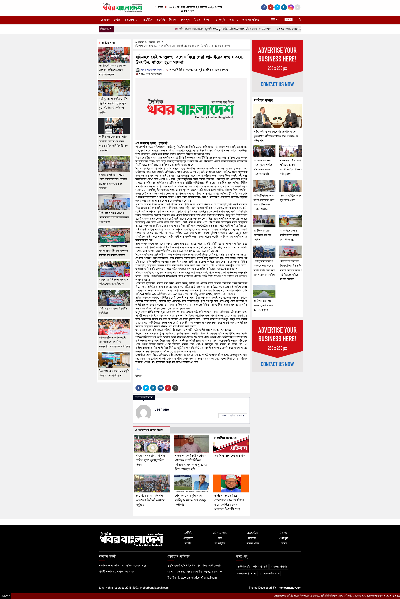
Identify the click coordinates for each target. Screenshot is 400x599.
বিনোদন (173, 20)
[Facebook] (138, 388)
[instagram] (277, 7)
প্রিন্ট (137, 369)
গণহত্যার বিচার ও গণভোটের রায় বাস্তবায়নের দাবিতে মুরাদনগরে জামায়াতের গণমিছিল (114, 342)
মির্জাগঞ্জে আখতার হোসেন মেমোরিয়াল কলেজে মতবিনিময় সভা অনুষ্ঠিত (114, 217)
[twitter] (271, 7)
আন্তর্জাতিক (147, 20)
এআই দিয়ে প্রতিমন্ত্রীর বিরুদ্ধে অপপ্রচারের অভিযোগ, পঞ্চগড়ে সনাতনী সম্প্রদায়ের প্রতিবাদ (113, 250)
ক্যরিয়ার (252, 538)
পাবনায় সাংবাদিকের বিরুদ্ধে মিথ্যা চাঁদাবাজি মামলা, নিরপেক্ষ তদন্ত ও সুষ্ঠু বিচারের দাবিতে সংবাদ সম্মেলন (291, 270)
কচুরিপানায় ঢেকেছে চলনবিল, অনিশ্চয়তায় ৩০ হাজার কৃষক (263, 305)
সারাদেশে (129, 20)
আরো (232, 20)
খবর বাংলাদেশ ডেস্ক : (152, 70)
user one (162, 409)
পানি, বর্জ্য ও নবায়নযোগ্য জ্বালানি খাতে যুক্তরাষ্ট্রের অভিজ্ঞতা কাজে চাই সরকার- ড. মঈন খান (200, 29)
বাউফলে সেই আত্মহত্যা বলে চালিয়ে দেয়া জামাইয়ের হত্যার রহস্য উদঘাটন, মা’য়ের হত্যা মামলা (182, 46)
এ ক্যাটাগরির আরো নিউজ (149, 430)
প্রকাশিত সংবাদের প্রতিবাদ (229, 456)
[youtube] (291, 7)
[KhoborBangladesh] (123, 7)
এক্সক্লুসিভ (188, 538)
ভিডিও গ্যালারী (260, 566)
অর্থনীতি (188, 533)
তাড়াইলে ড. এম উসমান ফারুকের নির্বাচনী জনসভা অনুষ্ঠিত (150, 500)
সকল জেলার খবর (246, 573)
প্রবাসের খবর (252, 543)
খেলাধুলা (185, 20)
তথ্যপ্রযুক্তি (220, 20)
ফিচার (197, 20)
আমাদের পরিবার (250, 20)
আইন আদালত (220, 533)
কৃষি (220, 538)
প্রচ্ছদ (106, 20)
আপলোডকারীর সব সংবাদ (233, 415)
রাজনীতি (161, 20)
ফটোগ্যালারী (243, 566)
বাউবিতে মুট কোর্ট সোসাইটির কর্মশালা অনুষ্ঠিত (262, 235)
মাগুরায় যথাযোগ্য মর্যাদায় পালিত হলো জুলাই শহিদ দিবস (150, 460)
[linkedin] (284, 7)
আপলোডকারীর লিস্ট (269, 573)
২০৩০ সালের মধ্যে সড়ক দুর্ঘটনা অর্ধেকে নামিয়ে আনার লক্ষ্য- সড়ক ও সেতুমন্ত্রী (292, 29)
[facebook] (264, 7)
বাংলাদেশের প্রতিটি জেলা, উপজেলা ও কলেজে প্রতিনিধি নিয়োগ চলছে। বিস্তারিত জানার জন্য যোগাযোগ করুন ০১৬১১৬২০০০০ (314, 596)
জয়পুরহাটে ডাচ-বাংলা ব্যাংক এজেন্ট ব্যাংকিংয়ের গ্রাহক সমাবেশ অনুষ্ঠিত (112, 70)
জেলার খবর (154, 42)
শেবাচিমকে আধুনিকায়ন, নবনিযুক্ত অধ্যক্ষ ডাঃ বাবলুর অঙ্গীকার (190, 500)
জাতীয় (117, 20)
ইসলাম (207, 20)
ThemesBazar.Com (289, 588)
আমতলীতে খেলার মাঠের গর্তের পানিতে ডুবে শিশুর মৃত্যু (289, 235)
